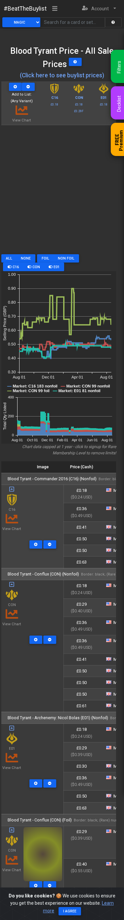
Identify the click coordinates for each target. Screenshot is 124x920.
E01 (56, 267)
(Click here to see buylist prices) (62, 75)
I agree (69, 911)
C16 (15, 267)
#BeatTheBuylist (25, 8)
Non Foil (66, 258)
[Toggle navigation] (55, 9)
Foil (45, 258)
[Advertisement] (62, 192)
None (26, 258)
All (9, 258)
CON (35, 267)
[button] (99, 9)
